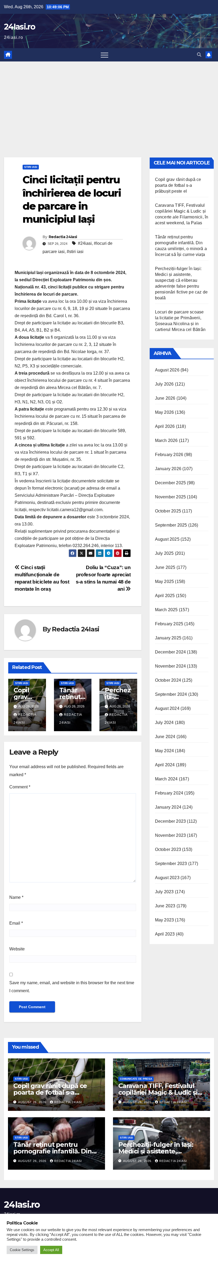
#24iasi (85, 243)
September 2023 (171, 863)
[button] (199, 54)
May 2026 (164, 412)
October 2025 (168, 511)
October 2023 (168, 849)
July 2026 (164, 384)
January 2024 (168, 807)
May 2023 (164, 920)
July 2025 (164, 553)
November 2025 (170, 497)
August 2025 (167, 539)
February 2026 (169, 454)
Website (17, 949)
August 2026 (167, 370)
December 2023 (170, 821)
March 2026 (166, 440)
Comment (19, 787)
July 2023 (164, 891)
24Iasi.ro (19, 27)
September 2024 (171, 694)
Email (16, 923)
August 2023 (167, 877)
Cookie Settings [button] (22, 1250)
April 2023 (165, 934)
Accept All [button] (51, 1250)
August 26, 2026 (32, 1102)
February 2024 (169, 793)
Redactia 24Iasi (63, 236)
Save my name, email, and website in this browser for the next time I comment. (71, 986)
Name (16, 897)
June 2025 (165, 567)
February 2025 (169, 624)
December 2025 (170, 483)
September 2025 (171, 525)
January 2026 (168, 468)
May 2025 (164, 581)
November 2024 (170, 666)
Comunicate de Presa (136, 1078)
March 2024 (166, 779)
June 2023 (165, 906)
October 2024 (168, 680)
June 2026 (165, 398)
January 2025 (168, 638)
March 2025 (166, 609)
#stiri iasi (75, 251)
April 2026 (165, 426)
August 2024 (167, 708)
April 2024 (165, 765)
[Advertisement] (109, 101)
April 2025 (165, 595)
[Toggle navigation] (104, 54)
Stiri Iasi (30, 166)
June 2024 (165, 736)
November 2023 (170, 835)
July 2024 (164, 722)
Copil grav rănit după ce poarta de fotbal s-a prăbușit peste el (178, 185)
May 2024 (164, 750)
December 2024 (170, 652)
